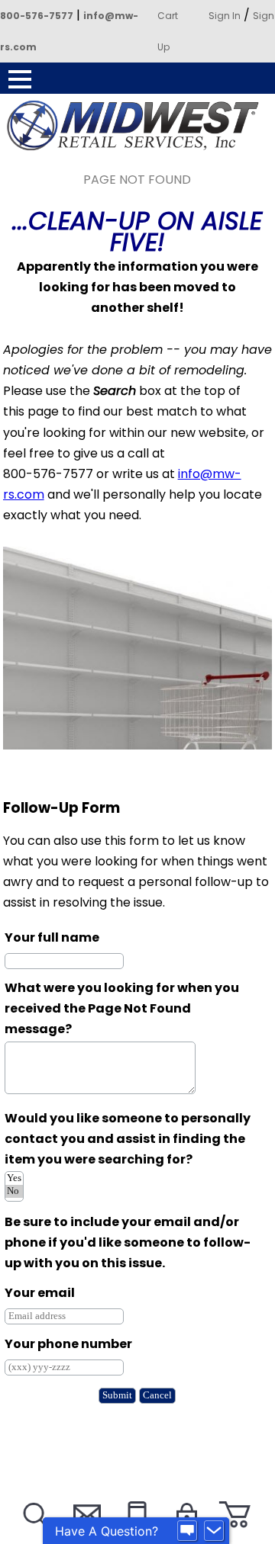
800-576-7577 (36, 15)
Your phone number (68, 1344)
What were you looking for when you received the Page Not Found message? (122, 1008)
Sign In (225, 15)
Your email (40, 1293)
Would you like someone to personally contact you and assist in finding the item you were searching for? (128, 1138)
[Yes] (14, 1178)
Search (35, 1534)
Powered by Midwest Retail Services (137, 125)
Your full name (52, 937)
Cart (167, 15)
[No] (14, 1191)
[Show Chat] (187, 1531)
